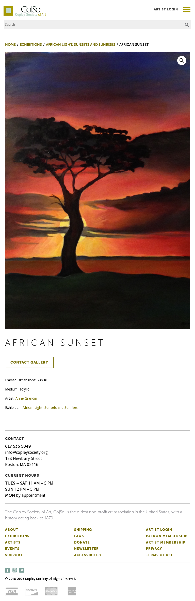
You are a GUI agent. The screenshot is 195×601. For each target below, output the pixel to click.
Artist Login (166, 9)
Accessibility (88, 555)
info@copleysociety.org (26, 452)
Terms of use (159, 555)
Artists (13, 542)
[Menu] (187, 10)
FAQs (79, 536)
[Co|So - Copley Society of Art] (25, 8)
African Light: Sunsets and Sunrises (50, 407)
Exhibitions (17, 536)
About (11, 530)
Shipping (83, 530)
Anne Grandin (26, 398)
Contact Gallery (29, 362)
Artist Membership (165, 542)
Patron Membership (166, 536)
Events (12, 549)
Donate (82, 542)
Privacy (154, 549)
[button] (181, 60)
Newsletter (86, 549)
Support (14, 555)
